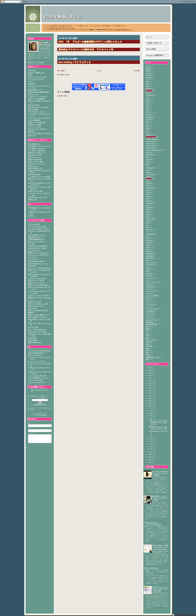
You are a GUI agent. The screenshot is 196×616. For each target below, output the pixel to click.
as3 (147, 79)
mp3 (147, 194)
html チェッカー (33, 94)
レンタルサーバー (152, 319)
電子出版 (149, 346)
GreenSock (150, 154)
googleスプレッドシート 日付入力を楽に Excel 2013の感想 (160, 588)
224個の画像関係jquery (36, 239)
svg (147, 236)
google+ (149, 152)
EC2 (147, 110)
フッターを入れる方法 (35, 380)
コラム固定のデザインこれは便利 (39, 176)
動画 (147, 348)
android (149, 75)
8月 (151, 415)
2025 (150, 370)
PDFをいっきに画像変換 (36, 98)
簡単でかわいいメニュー (36, 306)
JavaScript (150, 174)
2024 (150, 373)
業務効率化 (150, 322)
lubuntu (149, 192)
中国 (147, 344)
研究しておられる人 (34, 301)
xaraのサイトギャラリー (36, 163)
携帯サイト (150, 326)
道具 (147, 350)
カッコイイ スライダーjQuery (38, 295)
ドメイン (149, 302)
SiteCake (149, 229)
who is (30, 81)
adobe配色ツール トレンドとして (39, 146)
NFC (147, 198)
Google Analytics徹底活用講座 (38, 92)
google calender (152, 139)
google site (150, 148)
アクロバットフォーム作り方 (37, 96)
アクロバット (150, 278)
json (147, 181)
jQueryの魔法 (32, 340)
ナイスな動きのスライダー (37, 235)
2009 (150, 454)
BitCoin (149, 88)
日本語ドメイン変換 (34, 124)
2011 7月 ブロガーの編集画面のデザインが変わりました (158, 422)
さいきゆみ (45, 42)
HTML (148, 161)
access (148, 68)
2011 (150, 406)
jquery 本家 (32, 338)
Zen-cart (149, 275)
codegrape (32, 70)
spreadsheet (150, 234)
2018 (150, 388)
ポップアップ (32, 257)
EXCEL (148, 115)
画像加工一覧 (32, 199)
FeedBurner (38, 404)
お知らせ (149, 284)
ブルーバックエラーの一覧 (37, 77)
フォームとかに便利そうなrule (38, 228)
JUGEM (149, 183)
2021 (150, 380)
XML (147, 271)
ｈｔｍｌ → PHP (34, 126)
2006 (150, 462)
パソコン (149, 306)
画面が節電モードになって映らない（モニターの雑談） (159, 498)
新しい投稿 (61, 70)
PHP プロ (31, 215)
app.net (110, 29)
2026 (150, 368)
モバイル (149, 315)
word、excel (150, 262)
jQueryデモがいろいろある (37, 331)
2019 (150, 385)
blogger (149, 90)
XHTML (149, 269)
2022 (150, 378)
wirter (148, 260)
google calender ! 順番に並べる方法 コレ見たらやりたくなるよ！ (159, 547)
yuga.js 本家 (32, 308)
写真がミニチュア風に (35, 191)
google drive (150, 141)
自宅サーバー (150, 339)
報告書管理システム (153, 357)
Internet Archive (33, 105)
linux (148, 189)
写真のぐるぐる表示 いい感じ (38, 303)
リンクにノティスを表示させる (38, 254)
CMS (148, 99)
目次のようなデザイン (35, 355)
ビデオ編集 (150, 311)
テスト (148, 300)
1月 (151, 449)
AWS (148, 84)
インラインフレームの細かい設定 (39, 350)
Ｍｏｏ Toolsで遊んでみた (37, 329)
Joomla (149, 176)
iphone (148, 172)
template (149, 240)
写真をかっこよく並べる (36, 280)
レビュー (149, 317)
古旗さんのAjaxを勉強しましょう (39, 314)
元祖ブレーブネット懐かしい (37, 129)
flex (147, 123)
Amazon (149, 73)
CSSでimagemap (34, 174)
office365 (149, 207)
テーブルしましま (34, 250)
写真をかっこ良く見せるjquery (38, 285)
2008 (150, 457)
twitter (148, 247)
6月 (151, 436)
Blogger (44, 415)
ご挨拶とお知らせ (154, 43)
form (147, 126)
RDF (147, 222)
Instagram (149, 167)
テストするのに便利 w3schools (39, 133)
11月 (152, 408)
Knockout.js (150, 187)
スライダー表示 (33, 327)
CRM (148, 101)
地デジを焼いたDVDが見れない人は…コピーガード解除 (159, 473)
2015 (150, 395)
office (148, 205)
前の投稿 (137, 70)
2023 (150, 375)
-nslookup (31, 83)
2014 (150, 398)
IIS (147, 165)
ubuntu (148, 249)
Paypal (148, 214)
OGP (148, 209)
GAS (147, 128)
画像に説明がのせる (34, 342)
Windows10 (150, 253)
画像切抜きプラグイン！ (36, 237)
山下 (147, 333)
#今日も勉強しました (65, 16)
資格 (147, 335)
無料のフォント (33, 166)
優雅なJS (31, 312)
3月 (151, 443)
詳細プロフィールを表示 (36, 62)
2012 (150, 403)
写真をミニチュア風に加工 (37, 122)
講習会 (148, 328)
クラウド (149, 289)
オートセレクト (33, 259)
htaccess (149, 159)
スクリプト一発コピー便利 (37, 226)
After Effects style (34, 144)
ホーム (149, 37)
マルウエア (150, 313)
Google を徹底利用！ (155, 55)
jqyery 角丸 (32, 265)
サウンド (149, 293)
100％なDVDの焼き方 (151, 568)
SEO (147, 227)
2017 (150, 390)
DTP (147, 108)
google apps (150, 137)
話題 (147, 359)
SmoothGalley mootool (36, 261)
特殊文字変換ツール (34, 90)
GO (147, 130)
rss (147, 225)
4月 (151, 441)
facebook (149, 117)
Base (148, 86)
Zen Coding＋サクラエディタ (74, 62)
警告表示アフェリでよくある (37, 252)
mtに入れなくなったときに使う (38, 107)
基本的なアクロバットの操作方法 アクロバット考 (85, 49)
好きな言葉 (151, 49)
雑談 (147, 330)
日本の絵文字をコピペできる (37, 197)
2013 (150, 400)
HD (147, 156)
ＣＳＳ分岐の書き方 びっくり (38, 378)
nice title (31, 243)
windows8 (149, 256)
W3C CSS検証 (33, 109)
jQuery (148, 178)
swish (148, 238)
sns (147, 231)
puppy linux (150, 218)
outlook (149, 211)
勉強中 (148, 355)
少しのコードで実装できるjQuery (39, 268)
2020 (150, 383)
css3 (148, 106)
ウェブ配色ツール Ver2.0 (36, 148)
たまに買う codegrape (36, 150)
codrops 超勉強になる (36, 72)
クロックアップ (151, 291)
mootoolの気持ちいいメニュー (38, 263)
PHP (147, 216)
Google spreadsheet (153, 150)
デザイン (149, 297)
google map (150, 143)
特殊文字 (31, 131)
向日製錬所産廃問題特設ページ (123, 29)
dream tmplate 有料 (35, 159)
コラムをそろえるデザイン (37, 382)
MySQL (148, 196)
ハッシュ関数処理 (34, 120)
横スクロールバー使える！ (37, 241)
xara (147, 267)
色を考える (32, 135)
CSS (147, 104)
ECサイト (149, 112)
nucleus (149, 203)
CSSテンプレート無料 (35, 161)
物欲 (147, 352)
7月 (151, 418)
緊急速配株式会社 (152, 324)
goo (147, 132)
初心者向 (149, 341)
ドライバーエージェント (36, 79)
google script (151, 145)
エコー (148, 280)
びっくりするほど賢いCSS (37, 375)
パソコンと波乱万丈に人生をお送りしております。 (59, 27)
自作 (147, 337)
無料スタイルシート (34, 157)
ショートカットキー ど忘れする (39, 118)
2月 (151, 446)
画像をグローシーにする (36, 282)
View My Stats (62, 95)
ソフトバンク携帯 (152, 295)
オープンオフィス (152, 282)
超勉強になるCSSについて (37, 152)
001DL (148, 66)
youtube (149, 273)
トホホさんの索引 (34, 224)
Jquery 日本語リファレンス (37, 317)
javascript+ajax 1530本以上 (38, 246)
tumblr (148, 245)
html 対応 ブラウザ (35, 155)
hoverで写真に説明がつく (36, 352)
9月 (151, 413)
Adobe (148, 71)
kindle (148, 185)
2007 (150, 459)
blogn (148, 93)
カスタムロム (150, 286)
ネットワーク (150, 304)
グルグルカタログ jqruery (37, 248)
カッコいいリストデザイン (37, 361)
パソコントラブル (152, 308)
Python (148, 220)
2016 (150, 393)
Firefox (148, 119)
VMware (149, 251)
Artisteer (149, 77)
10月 (152, 410)
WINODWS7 (150, 258)
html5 (30, 74)
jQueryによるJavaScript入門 (38, 310)
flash (148, 121)
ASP (147, 82)
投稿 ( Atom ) (65, 74)
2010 (150, 452)
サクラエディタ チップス (37, 111)
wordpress (150, 264)
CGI (147, 97)
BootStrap (149, 95)
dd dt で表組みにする (35, 168)
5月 (151, 438)
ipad (147, 170)
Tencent (149, 242)
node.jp (149, 200)
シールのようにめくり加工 (37, 278)
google (148, 134)
